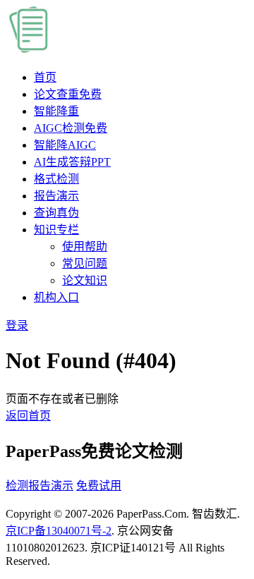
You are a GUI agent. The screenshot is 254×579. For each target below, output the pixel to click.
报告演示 (56, 196)
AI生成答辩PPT (72, 162)
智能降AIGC (65, 145)
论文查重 (68, 94)
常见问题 (84, 263)
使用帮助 (84, 246)
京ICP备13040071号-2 (58, 531)
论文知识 (84, 280)
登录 (17, 325)
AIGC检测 (70, 128)
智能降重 (56, 111)
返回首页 (28, 416)
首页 (45, 77)
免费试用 (98, 486)
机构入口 (56, 297)
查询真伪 (56, 213)
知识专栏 (56, 230)
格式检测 (56, 179)
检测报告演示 (39, 486)
